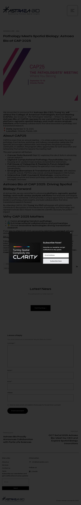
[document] (40, 252)
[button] (71, 233)
